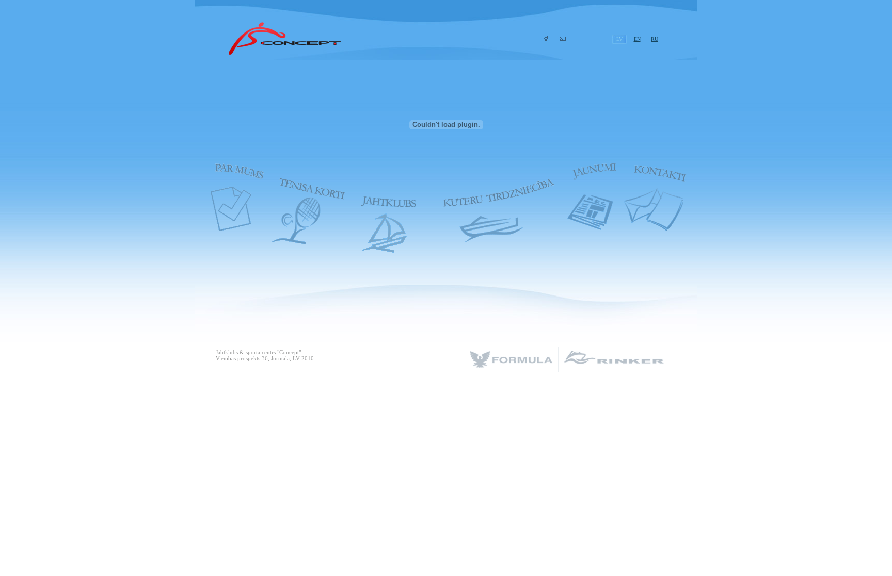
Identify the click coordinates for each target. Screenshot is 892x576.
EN (637, 39)
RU (654, 39)
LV (619, 39)
